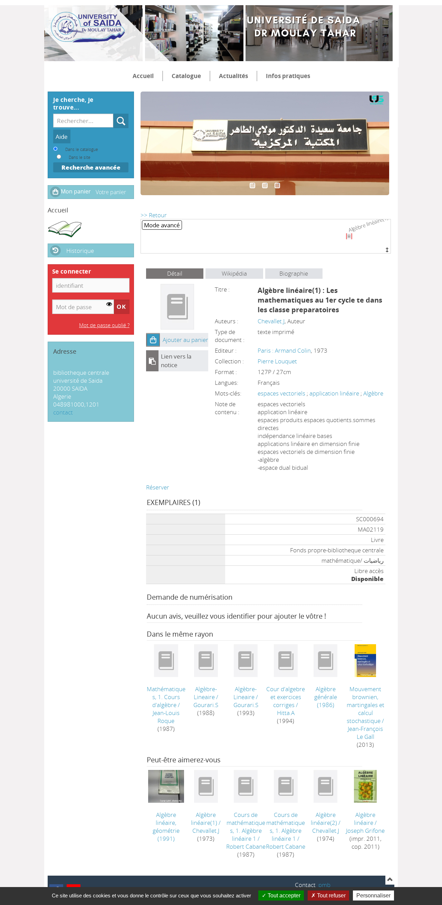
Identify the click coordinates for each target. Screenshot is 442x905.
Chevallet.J (271, 321)
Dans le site (79, 157)
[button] (153, 340)
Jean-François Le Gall (365, 733)
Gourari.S (205, 705)
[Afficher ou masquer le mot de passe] (109, 304)
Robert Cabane (246, 846)
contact (63, 412)
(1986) (325, 697)
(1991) (166, 826)
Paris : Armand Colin (284, 350)
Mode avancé (162, 225)
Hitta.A (286, 713)
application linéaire (335, 393)
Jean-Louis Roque (166, 717)
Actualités (233, 76)
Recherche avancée (91, 167)
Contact (305, 885)
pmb (324, 885)
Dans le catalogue (81, 149)
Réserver (157, 487)
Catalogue (186, 76)
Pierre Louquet (277, 361)
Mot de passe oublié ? (104, 325)
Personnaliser (373, 895)
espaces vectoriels (282, 393)
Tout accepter (283, 895)
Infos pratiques (288, 76)
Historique (80, 251)
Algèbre (373, 393)
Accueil (143, 76)
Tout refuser (331, 895)
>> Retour (154, 215)
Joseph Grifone (365, 831)
